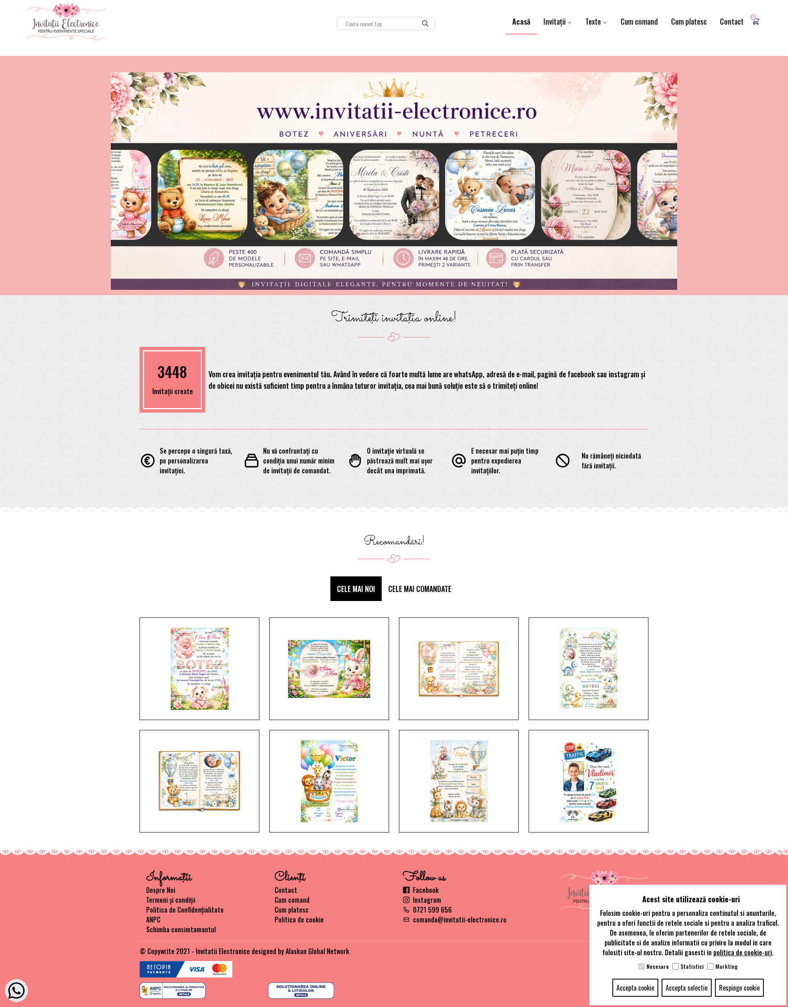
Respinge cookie (739, 988)
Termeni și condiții (170, 900)
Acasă (521, 21)
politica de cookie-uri (742, 952)
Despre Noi (160, 890)
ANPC (153, 919)
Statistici (692, 966)
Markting (726, 966)
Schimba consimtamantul (181, 929)
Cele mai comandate (419, 588)
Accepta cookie (635, 988)
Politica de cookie (299, 919)
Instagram (427, 900)
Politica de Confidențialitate (185, 910)
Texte (593, 21)
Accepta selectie (687, 988)
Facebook (426, 890)
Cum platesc (689, 21)
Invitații (555, 21)
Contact (732, 21)
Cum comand (639, 21)
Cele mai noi (356, 588)
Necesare (657, 966)
